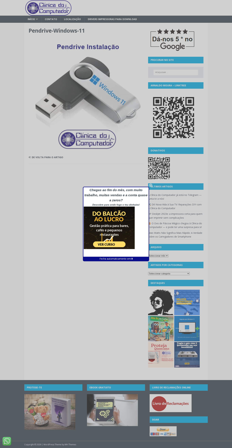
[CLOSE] (150, 185)
